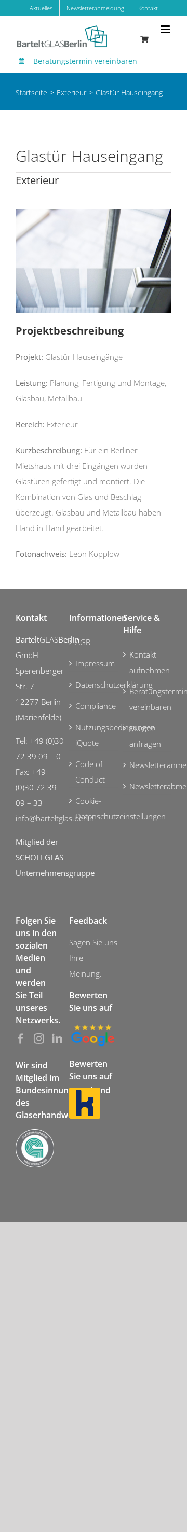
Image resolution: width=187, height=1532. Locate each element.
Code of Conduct (90, 772)
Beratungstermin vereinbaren (85, 61)
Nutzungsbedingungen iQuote (93, 735)
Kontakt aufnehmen (147, 662)
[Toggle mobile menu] (166, 29)
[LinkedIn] (57, 1039)
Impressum (93, 663)
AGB (82, 642)
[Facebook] (21, 1039)
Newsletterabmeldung (147, 786)
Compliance (93, 706)
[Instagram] (39, 1039)
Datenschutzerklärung (93, 684)
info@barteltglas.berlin (55, 818)
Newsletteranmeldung (147, 765)
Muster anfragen (145, 736)
